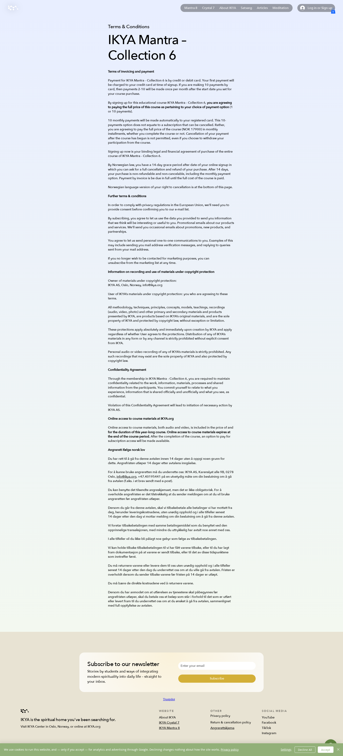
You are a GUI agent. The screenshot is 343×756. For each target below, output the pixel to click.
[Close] (338, 749)
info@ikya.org (126, 476)
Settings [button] (286, 749)
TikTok (266, 728)
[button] (333, 11)
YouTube (268, 717)
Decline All (305, 750)
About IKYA (167, 717)
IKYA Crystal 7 (169, 722)
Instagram (269, 733)
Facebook (269, 722)
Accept (325, 750)
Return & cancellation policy (230, 722)
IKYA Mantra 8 (169, 728)
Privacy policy (220, 716)
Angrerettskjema (222, 728)
